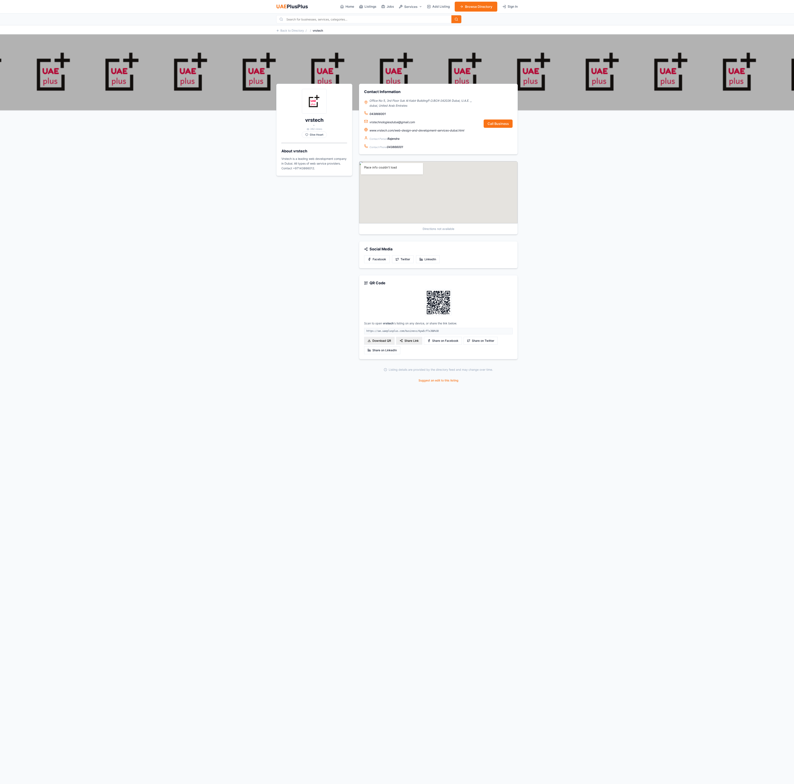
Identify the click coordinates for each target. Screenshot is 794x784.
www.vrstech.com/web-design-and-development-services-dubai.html (416, 130)
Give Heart (316, 134)
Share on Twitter (483, 340)
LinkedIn (430, 259)
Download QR (381, 340)
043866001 (377, 114)
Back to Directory (292, 30)
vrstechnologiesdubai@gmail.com (392, 122)
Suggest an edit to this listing (438, 380)
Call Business (498, 124)
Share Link (411, 340)
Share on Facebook (445, 340)
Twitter (405, 259)
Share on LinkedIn (384, 350)
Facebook (379, 259)
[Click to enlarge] (438, 302)
